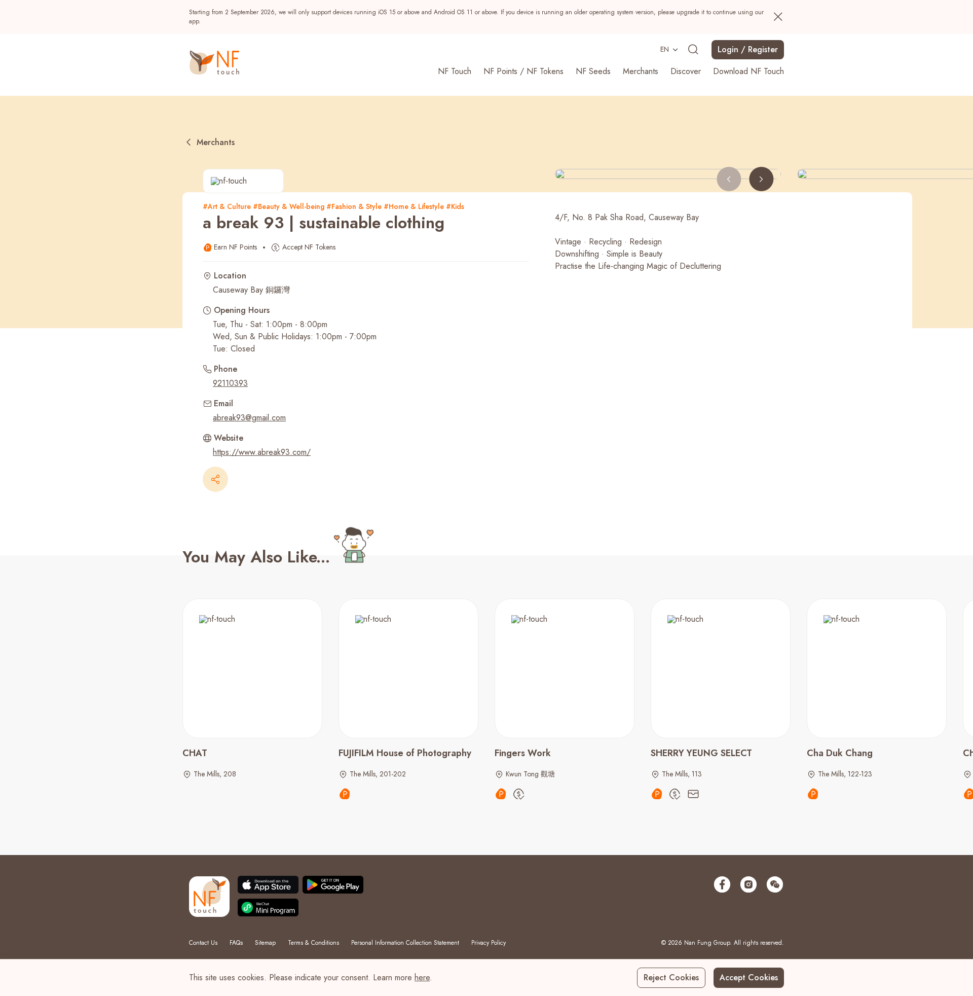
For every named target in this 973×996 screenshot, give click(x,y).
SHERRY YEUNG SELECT (701, 753)
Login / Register (748, 49)
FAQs (236, 942)
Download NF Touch (748, 71)
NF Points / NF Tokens (523, 71)
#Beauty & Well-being (288, 206)
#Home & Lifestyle (414, 206)
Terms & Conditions (313, 942)
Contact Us (203, 942)
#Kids (455, 206)
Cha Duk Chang (840, 753)
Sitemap (265, 942)
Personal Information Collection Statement (405, 942)
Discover (685, 71)
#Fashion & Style (354, 206)
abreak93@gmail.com (249, 417)
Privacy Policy (488, 942)
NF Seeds (593, 71)
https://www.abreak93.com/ (262, 452)
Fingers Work (523, 753)
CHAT (194, 753)
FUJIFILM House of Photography (405, 753)
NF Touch (454, 71)
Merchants (640, 71)
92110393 (230, 383)
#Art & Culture (227, 206)
